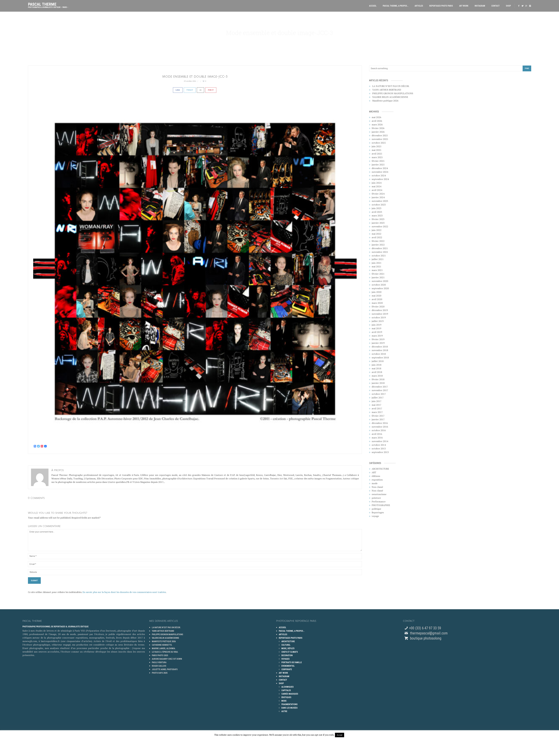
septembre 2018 (380, 357)
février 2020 (378, 306)
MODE (283, 701)
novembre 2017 (380, 390)
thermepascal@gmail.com (429, 633)
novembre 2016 (380, 426)
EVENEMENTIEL (288, 666)
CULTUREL (285, 645)
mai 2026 (376, 117)
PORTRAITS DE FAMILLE (291, 662)
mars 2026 (377, 124)
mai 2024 (376, 186)
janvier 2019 (378, 343)
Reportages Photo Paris (441, 6)
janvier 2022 (378, 244)
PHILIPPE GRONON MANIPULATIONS (392, 93)
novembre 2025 (380, 139)
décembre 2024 (380, 168)
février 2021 (378, 273)
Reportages (378, 512)
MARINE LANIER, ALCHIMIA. (164, 648)
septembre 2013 (380, 452)
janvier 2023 (378, 222)
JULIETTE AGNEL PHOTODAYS (165, 669)
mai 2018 (376, 368)
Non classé (377, 487)
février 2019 (378, 339)
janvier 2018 (378, 383)
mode (374, 483)
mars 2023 (377, 215)
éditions (376, 476)
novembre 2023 (380, 201)
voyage (375, 516)
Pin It (211, 90)
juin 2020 (376, 292)
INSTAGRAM (480, 6)
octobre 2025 (379, 142)
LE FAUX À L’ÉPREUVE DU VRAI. (165, 652)
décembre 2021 (380, 248)
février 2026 (378, 128)
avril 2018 (377, 372)
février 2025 (378, 161)
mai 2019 (376, 328)
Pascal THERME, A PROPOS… (395, 6)
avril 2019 (377, 332)
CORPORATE (286, 669)
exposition (377, 479)
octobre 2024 (379, 175)
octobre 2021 (379, 255)
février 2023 (378, 219)
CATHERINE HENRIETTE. (162, 645)
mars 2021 (377, 270)
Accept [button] (339, 735)
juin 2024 (376, 182)
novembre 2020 (380, 281)
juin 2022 (376, 230)
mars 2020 (377, 302)
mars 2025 (377, 157)
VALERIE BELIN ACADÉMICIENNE (390, 97)
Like (178, 90)
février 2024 (378, 193)
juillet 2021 (378, 259)
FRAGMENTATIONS (289, 704)
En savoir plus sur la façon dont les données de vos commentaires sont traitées (124, 592)
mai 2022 (376, 233)
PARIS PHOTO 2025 (160, 655)
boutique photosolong (425, 638)
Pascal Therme (48, 4)
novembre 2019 (380, 313)
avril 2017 (377, 408)
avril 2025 (377, 153)
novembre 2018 (380, 350)
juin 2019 (376, 324)
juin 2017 (376, 401)
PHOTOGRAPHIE (381, 505)
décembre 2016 (380, 423)
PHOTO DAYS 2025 (159, 673)
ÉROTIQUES (286, 697)
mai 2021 (376, 266)
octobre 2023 (379, 204)
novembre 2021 (380, 252)
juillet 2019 (378, 321)
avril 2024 (377, 190)
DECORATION (287, 655)
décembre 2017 (380, 386)
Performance (378, 501)
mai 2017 (376, 404)
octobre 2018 (379, 353)
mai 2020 (376, 295)
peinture (376, 497)
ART (374, 472)
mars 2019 (377, 335)
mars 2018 (377, 375)
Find (527, 68)
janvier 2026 (378, 131)
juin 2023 (376, 208)
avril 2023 (377, 211)
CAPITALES (286, 690)
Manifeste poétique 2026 (385, 100)
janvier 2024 (378, 197)
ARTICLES (419, 6)
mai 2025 (376, 150)
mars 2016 (377, 437)
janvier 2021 (378, 277)
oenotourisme (379, 494)
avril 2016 (377, 434)
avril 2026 (377, 120)
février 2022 (378, 241)
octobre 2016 (379, 430)
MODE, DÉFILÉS (287, 648)
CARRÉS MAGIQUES (289, 694)
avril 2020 (377, 299)
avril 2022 (377, 237)
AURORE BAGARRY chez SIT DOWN (167, 659)
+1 (200, 90)
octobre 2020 (379, 284)
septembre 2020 (380, 288)
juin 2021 (376, 262)
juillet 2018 (378, 361)
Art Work (463, 6)
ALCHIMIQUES (287, 687)
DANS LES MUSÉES (289, 708)
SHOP (508, 6)
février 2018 (378, 379)
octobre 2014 (379, 444)
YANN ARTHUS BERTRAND (386, 89)
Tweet (189, 90)
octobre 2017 (379, 393)
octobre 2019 (379, 317)
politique (376, 508)
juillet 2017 (378, 397)
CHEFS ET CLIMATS (289, 652)
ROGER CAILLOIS (159, 666)
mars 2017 (377, 412)
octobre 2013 (379, 448)
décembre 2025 (380, 135)
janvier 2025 (378, 164)
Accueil (372, 6)
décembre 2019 (380, 310)
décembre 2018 (380, 346)
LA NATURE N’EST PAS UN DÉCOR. (390, 86)
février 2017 (378, 415)
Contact (495, 6)
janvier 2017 (378, 419)
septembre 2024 (380, 179)
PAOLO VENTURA (159, 662)
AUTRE (284, 711)
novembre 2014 (380, 441)
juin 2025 (376, 146)
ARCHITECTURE (380, 468)
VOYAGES (285, 659)
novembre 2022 (380, 226)
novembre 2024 (380, 171)
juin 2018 (376, 364)
